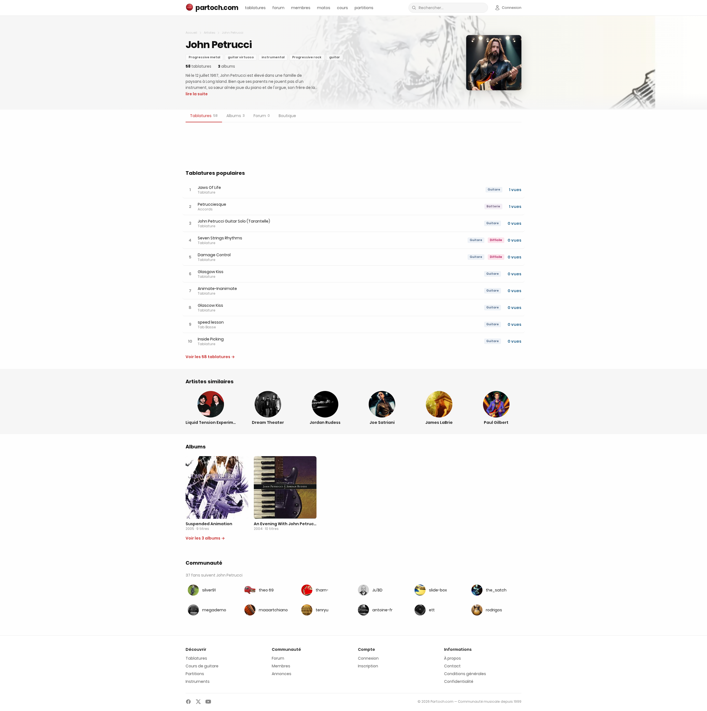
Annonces (281, 673)
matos (323, 8)
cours (342, 8)
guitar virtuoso (241, 57)
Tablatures (196, 658)
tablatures (255, 8)
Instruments (198, 681)
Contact (452, 666)
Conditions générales (465, 673)
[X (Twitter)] (198, 701)
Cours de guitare (202, 666)
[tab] (204, 116)
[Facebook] (188, 701)
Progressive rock (306, 57)
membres (300, 8)
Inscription (368, 666)
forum (278, 8)
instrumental (273, 57)
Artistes (209, 32)
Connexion (368, 658)
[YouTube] (208, 701)
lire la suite (197, 94)
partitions (364, 8)
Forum (278, 658)
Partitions (195, 673)
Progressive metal (204, 57)
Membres (281, 666)
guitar (334, 57)
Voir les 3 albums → (205, 538)
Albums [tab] (235, 115)
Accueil (191, 32)
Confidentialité (458, 681)
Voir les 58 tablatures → (210, 357)
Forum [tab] (262, 115)
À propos (452, 658)
